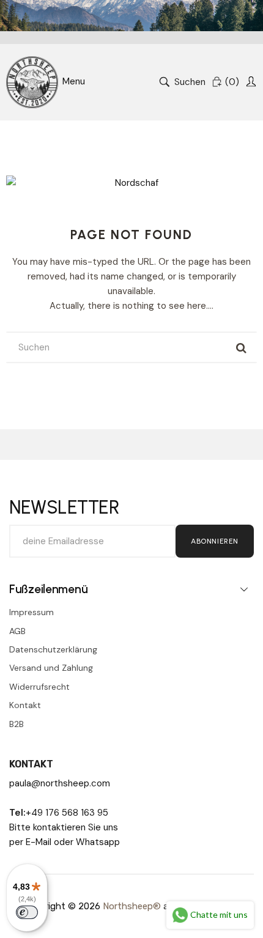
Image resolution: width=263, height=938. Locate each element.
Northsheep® (132, 906)
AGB (17, 631)
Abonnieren (215, 541)
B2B (16, 723)
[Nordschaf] (32, 82)
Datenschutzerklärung (53, 649)
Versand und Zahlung (51, 667)
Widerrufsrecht (39, 686)
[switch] (27, 912)
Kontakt (25, 705)
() (232, 82)
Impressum (31, 612)
